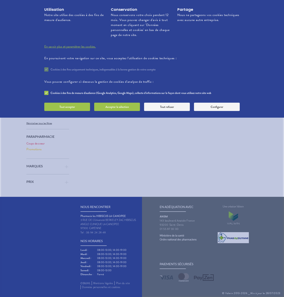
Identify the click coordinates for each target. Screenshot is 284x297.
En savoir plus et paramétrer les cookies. (70, 46)
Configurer (217, 107)
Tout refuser (167, 107)
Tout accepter (67, 107)
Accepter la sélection (117, 107)
